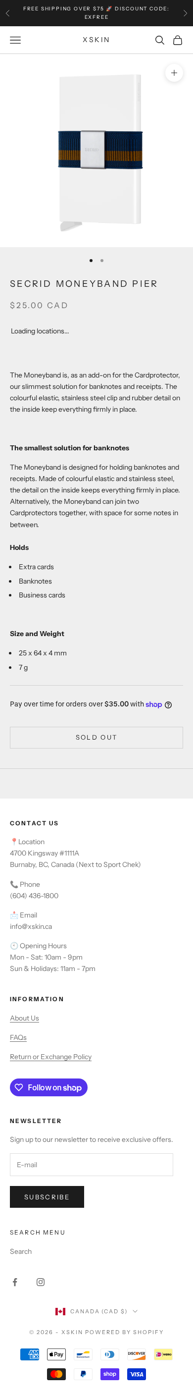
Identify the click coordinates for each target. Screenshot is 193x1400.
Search (21, 1251)
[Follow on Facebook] (15, 1282)
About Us (24, 1018)
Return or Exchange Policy (51, 1056)
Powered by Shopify (124, 1332)
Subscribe (47, 1197)
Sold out (97, 737)
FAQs (18, 1037)
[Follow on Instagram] (41, 1282)
